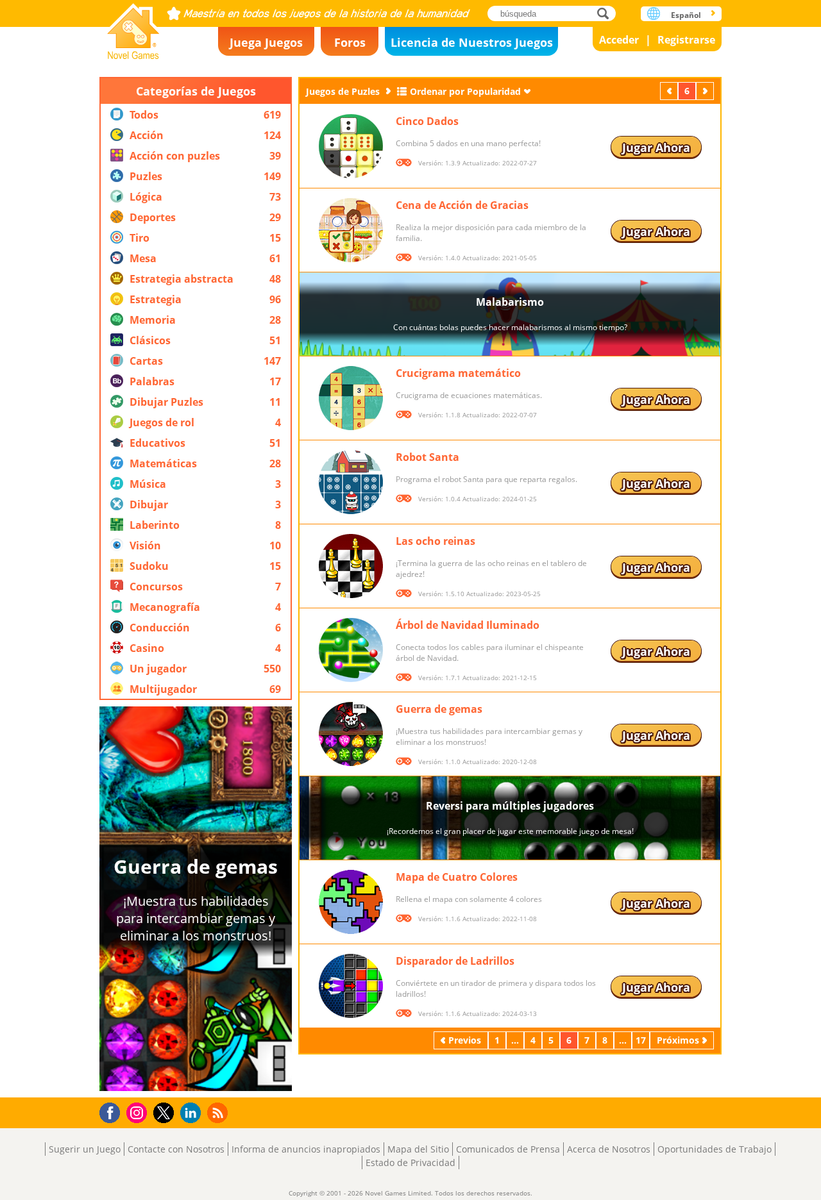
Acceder (619, 40)
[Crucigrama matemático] (351, 398)
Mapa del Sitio (418, 1149)
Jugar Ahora (656, 147)
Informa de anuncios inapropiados (306, 1149)
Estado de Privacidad (410, 1162)
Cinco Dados (427, 121)
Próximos (706, 91)
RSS (219, 1112)
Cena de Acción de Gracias (462, 205)
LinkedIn (193, 1113)
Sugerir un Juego (85, 1149)
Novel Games (133, 27)
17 (641, 1040)
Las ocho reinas (435, 541)
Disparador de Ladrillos (455, 961)
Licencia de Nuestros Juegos (472, 42)
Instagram (138, 1111)
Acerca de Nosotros (608, 1149)
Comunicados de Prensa (508, 1149)
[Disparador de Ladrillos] (351, 986)
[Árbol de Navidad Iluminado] (351, 650)
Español (686, 15)
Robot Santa (427, 457)
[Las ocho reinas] (351, 566)
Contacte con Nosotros (176, 1149)
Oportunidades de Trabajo (714, 1149)
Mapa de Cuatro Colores (457, 877)
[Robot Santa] (351, 482)
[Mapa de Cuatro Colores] (351, 902)
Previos (670, 91)
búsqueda (606, 13)
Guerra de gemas (439, 709)
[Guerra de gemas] (351, 734)
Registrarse (686, 40)
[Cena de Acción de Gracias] (351, 230)
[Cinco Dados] (351, 146)
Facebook (113, 1111)
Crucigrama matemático (458, 373)
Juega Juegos (266, 42)
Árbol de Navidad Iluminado (467, 625)
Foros (350, 42)
